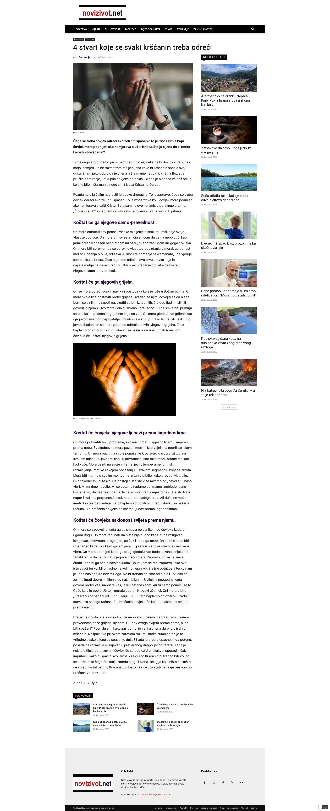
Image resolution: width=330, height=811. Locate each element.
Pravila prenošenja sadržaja (203, 807)
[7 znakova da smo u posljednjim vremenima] (145, 709)
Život (168, 29)
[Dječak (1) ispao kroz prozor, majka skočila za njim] (145, 726)
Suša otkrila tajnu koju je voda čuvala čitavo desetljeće (224, 198)
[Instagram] (213, 782)
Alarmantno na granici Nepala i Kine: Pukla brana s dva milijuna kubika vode (110, 708)
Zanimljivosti (203, 29)
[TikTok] (223, 782)
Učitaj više (228, 407)
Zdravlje (183, 29)
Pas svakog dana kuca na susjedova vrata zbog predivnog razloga (226, 343)
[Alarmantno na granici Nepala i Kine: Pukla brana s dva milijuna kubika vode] (81, 709)
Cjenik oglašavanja (229, 807)
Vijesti (96, 29)
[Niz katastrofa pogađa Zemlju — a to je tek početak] (229, 372)
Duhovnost (112, 29)
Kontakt (183, 807)
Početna (81, 29)
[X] (232, 782)
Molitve (130, 29)
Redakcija (84, 57)
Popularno (90, 39)
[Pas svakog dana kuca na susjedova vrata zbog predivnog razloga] (229, 320)
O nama (158, 807)
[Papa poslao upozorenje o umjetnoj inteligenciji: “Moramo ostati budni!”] (229, 273)
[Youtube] (241, 782)
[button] (253, 29)
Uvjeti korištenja (249, 807)
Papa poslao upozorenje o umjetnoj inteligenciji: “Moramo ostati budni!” (228, 293)
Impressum (171, 807)
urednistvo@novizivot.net (156, 794)
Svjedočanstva (151, 29)
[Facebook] (204, 782)
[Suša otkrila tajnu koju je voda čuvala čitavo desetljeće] (81, 726)
